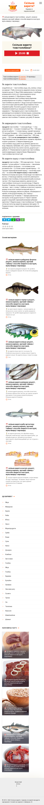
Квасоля (8, 611)
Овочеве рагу (10, 589)
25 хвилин (22, 77)
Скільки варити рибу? (12, 70)
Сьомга (8, 593)
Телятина (8, 606)
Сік (6, 602)
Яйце (7, 502)
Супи (7, 541)
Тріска (7, 598)
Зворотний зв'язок (18, 784)
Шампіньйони (10, 615)
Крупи (7, 511)
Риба (7, 515)
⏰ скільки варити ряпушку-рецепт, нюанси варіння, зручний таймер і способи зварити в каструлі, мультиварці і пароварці (20, 385)
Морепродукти (10, 528)
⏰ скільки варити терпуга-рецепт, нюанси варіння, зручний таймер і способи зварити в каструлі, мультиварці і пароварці (20, 303)
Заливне (8, 585)
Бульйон (8, 580)
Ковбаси (8, 554)
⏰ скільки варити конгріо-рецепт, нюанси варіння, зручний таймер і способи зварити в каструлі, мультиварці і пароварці (20, 471)
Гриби (7, 533)
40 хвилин (22, 79)
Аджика (8, 576)
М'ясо (7, 520)
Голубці (8, 563)
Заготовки (9, 559)
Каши (7, 537)
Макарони (8, 507)
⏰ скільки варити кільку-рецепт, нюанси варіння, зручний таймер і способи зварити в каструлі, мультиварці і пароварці (20, 345)
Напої (7, 546)
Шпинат (8, 619)
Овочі (7, 524)
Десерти (8, 550)
